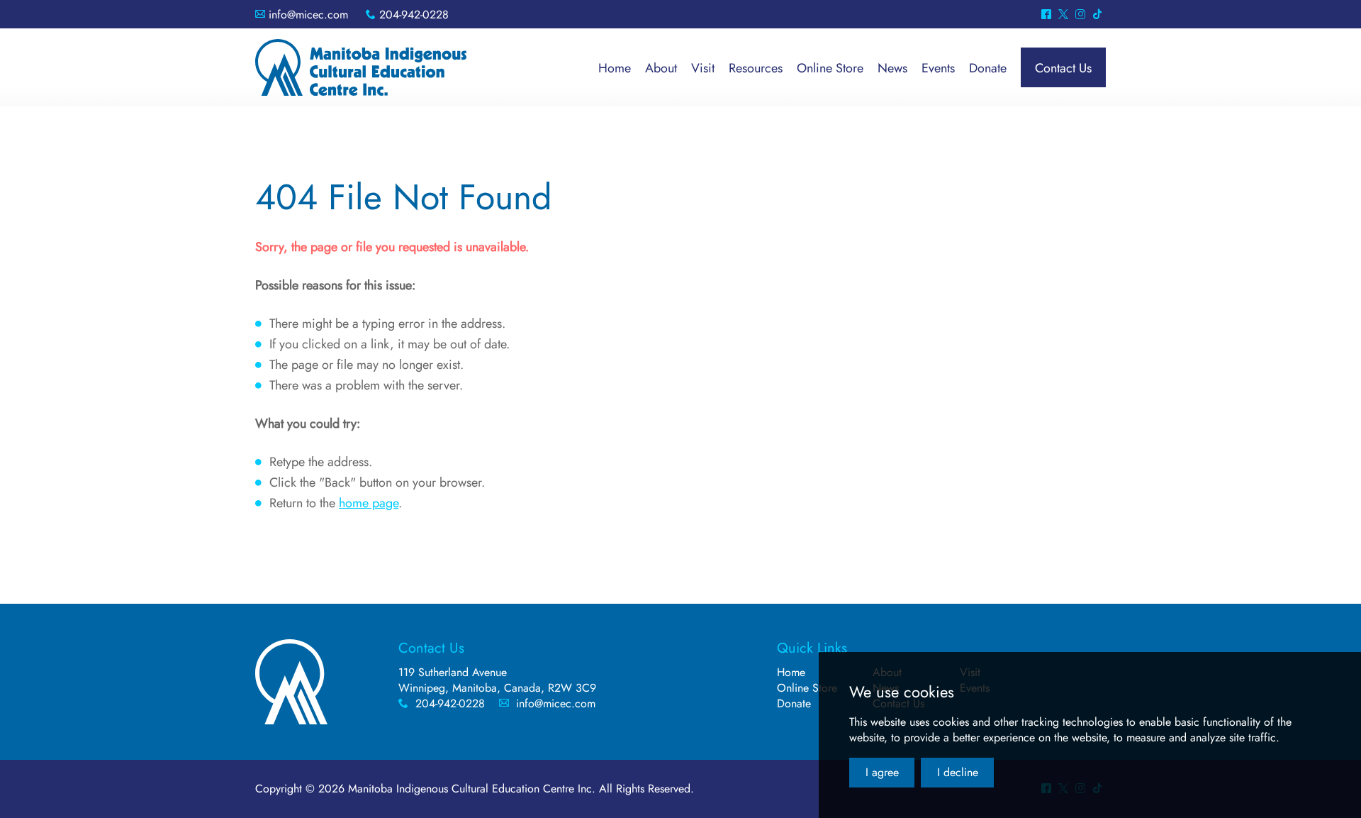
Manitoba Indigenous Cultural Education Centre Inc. (360, 67)
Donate (794, 703)
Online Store (807, 688)
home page (368, 503)
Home (791, 672)
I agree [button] (882, 772)
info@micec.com (308, 14)
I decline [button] (957, 772)
